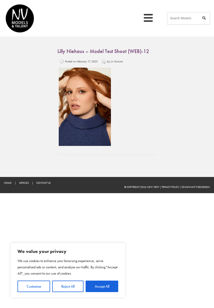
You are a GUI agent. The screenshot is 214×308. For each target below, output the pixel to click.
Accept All (102, 286)
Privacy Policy (170, 187)
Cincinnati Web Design (195, 187)
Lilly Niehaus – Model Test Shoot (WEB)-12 (103, 51)
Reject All (68, 286)
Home (7, 183)
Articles (24, 183)
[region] (67, 270)
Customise (34, 286)
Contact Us (43, 183)
